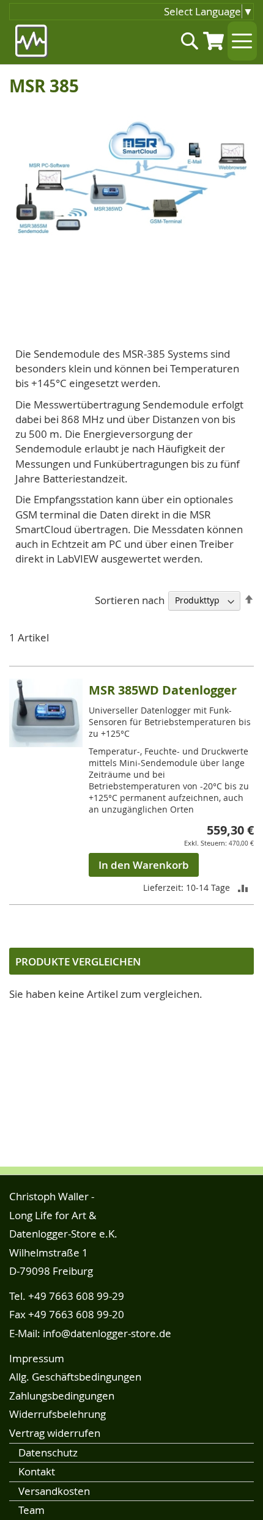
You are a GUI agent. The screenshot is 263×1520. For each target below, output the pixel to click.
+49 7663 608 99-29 (76, 1296)
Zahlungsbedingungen (61, 1396)
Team (31, 1510)
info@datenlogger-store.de (107, 1333)
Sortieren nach (130, 599)
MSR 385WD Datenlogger (163, 690)
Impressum (36, 1358)
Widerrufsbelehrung (57, 1414)
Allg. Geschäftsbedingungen (75, 1377)
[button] (243, 887)
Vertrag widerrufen (54, 1433)
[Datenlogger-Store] (32, 41)
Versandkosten (54, 1491)
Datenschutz (48, 1452)
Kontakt (36, 1471)
